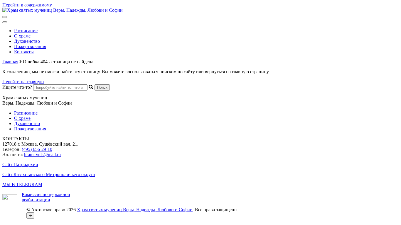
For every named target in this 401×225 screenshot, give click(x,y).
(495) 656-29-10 (37, 149)
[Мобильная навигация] (4, 17)
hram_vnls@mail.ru (42, 154)
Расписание (26, 30)
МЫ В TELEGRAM (22, 184)
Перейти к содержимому (27, 4)
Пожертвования (30, 46)
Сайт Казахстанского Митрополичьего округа (48, 174)
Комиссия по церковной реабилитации (46, 197)
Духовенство (27, 41)
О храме (22, 35)
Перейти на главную (23, 81)
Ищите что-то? (17, 87)
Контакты (24, 51)
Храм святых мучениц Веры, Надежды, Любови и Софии (135, 209)
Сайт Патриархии (20, 164)
